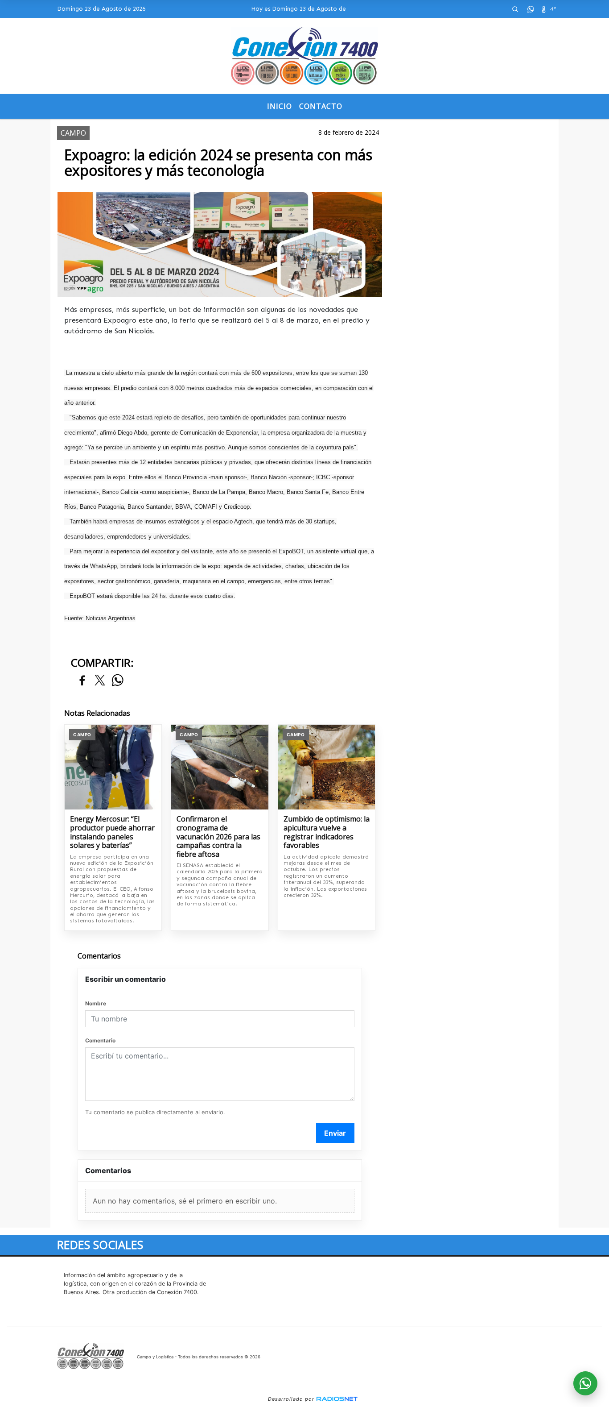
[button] (515, 9)
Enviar (335, 1133)
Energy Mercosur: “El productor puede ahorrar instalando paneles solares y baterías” (112, 832)
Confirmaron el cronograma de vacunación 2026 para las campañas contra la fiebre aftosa (218, 837)
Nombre (95, 1003)
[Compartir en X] (100, 680)
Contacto (320, 106)
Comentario (100, 1040)
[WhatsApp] (530, 9)
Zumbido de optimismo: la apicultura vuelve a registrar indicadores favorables (327, 832)
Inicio (279, 106)
